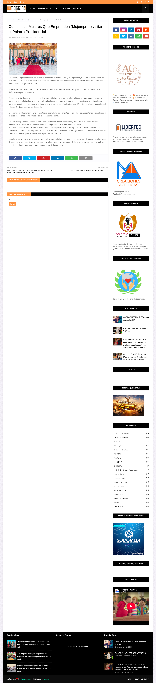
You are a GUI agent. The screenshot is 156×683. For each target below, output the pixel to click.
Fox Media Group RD (17, 37)
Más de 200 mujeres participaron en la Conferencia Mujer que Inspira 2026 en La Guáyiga (33, 668)
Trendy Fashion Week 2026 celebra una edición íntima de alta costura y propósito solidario (33, 644)
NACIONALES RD (131, 490)
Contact (22, 2)
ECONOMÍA (131, 462)
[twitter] (137, 2)
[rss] (116, 36)
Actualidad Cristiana (131, 438)
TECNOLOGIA (131, 506)
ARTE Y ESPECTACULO (131, 434)
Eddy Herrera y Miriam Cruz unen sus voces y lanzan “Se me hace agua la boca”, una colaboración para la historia (134, 343)
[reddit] (146, 29)
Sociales (131, 502)
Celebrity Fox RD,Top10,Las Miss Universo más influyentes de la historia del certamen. (135, 357)
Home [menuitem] (32, 8)
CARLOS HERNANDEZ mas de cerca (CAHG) (136, 318)
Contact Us (145, 679)
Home (9, 2)
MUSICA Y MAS (131, 486)
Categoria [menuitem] (66, 8)
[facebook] (148, 2)
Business (131, 442)
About (15, 2)
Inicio (10, 20)
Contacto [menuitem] (77, 8)
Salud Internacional (131, 498)
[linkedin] (131, 29)
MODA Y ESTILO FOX (131, 482)
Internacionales (131, 478)
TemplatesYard (26, 679)
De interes (131, 458)
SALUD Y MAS (131, 494)
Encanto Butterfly (131, 474)
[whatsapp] (138, 36)
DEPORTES (131, 454)
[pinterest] (141, 2)
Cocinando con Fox (131, 450)
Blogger (46, 679)
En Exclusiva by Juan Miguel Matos (131, 470)
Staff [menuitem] (56, 8)
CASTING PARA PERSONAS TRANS (135, 329)
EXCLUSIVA (131, 466)
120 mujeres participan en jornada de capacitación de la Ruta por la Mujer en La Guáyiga (34, 656)
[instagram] (145, 2)
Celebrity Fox (131, 446)
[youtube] (146, 36)
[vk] (131, 36)
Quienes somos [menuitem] (44, 8)
